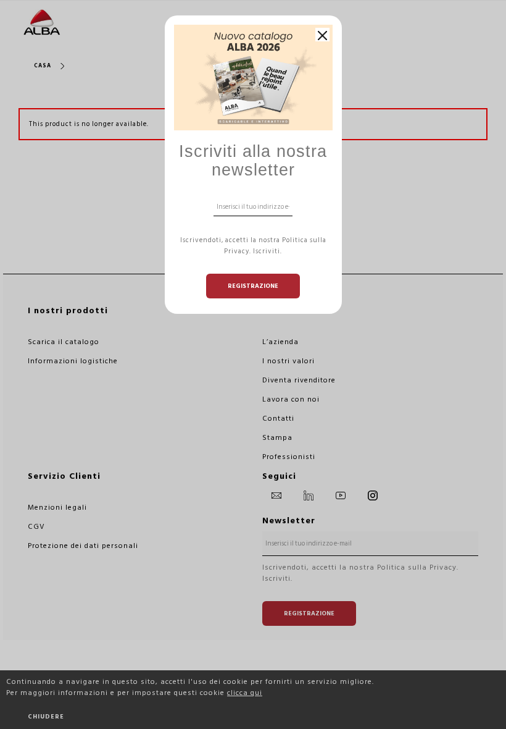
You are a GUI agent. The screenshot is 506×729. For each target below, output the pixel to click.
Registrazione (253, 286)
